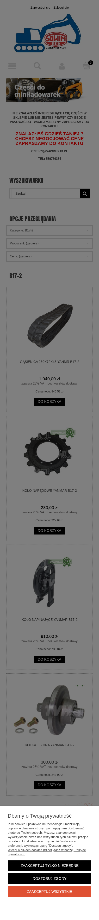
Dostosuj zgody (50, 878)
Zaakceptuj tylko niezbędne (50, 866)
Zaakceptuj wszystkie (49, 891)
